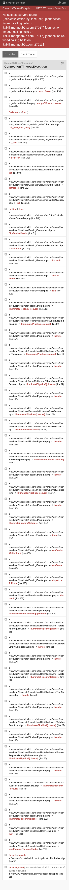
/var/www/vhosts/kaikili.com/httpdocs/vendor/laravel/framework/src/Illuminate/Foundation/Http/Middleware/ (36, 351)
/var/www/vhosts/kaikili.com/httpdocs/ (34, 874)
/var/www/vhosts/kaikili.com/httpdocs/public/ (38, 858)
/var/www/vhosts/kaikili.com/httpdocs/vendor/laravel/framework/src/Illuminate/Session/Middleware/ (36, 411)
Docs (63, 3)
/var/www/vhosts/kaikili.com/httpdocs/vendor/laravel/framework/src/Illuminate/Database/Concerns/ (36, 200)
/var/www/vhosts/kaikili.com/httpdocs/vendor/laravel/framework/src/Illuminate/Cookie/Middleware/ (36, 456)
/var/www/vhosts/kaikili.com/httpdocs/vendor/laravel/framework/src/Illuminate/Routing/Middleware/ (36, 321)
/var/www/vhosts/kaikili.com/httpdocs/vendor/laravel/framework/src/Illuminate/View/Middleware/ (36, 381)
